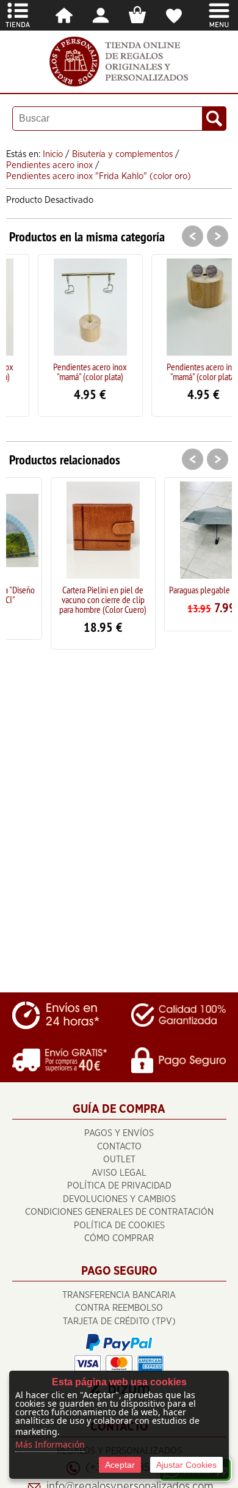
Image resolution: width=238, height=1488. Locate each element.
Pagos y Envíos (119, 1133)
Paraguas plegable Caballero (183, 590)
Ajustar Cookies (186, 1465)
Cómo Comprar (119, 1238)
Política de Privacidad (119, 1185)
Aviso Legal (119, 1173)
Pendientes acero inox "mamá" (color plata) (66, 372)
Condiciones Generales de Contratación (119, 1212)
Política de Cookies (119, 1225)
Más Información (50, 1444)
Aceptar (120, 1465)
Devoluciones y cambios (119, 1199)
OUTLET (119, 1159)
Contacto (119, 1146)
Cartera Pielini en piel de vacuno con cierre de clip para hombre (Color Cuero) (70, 599)
